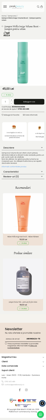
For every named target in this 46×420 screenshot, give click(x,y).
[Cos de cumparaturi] (41, 7)
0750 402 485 (9, 381)
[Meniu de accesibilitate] (42, 403)
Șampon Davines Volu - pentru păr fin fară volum (23, 302)
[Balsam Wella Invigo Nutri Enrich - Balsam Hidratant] (23, 213)
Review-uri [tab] (11, 176)
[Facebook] (20, 390)
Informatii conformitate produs (14, 167)
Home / (5, 16)
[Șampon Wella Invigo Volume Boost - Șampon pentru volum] (23, 62)
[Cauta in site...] (38, 7)
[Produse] (5, 7)
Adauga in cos (29, 101)
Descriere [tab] (8, 147)
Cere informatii (31, 115)
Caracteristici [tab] (11, 171)
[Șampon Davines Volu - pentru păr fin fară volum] (23, 279)
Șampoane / (13, 16)
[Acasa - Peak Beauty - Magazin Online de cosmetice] (17, 6)
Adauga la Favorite (11, 115)
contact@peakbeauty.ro (14, 384)
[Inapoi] (1, 26)
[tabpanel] (23, 62)
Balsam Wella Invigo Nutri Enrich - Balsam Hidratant (23, 236)
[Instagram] (26, 390)
